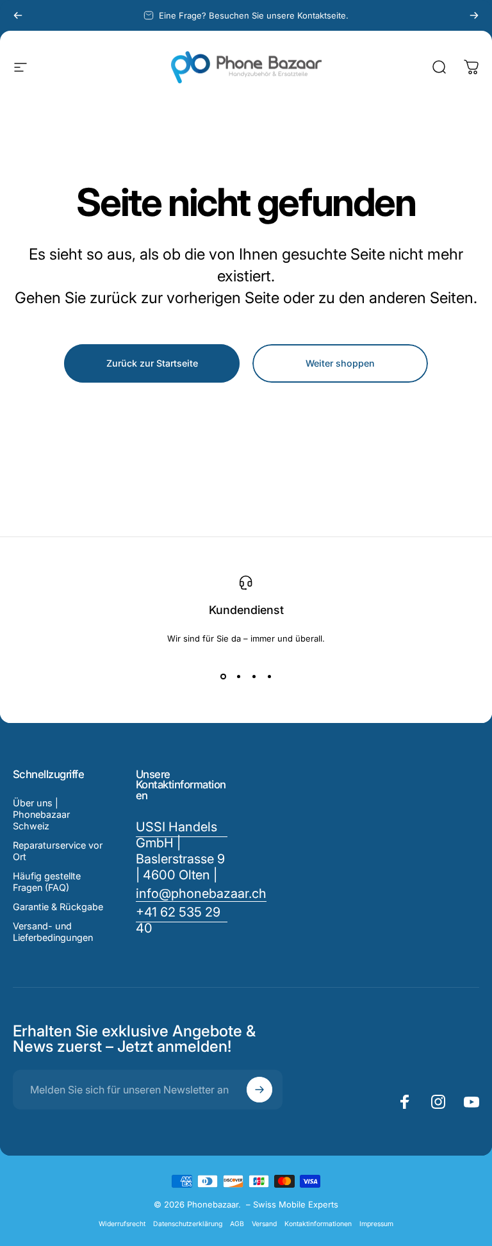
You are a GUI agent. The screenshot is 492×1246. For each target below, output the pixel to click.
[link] (182, 920)
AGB (237, 1224)
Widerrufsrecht (122, 1224)
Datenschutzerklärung (187, 1224)
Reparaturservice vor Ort (57, 851)
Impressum (376, 1224)
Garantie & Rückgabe (58, 906)
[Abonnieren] (259, 1089)
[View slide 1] (223, 677)
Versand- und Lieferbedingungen (53, 931)
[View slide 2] (238, 677)
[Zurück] (18, 15)
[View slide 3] (253, 677)
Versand (264, 1224)
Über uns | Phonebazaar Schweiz (41, 814)
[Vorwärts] (474, 15)
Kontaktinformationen (318, 1224)
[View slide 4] (269, 677)
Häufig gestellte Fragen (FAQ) (47, 881)
